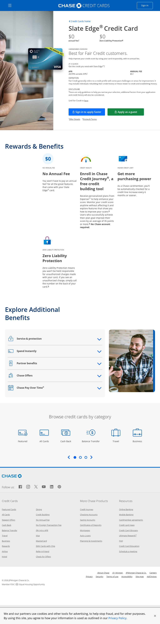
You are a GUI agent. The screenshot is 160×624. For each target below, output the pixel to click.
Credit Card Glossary (128, 530)
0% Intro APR (42, 530)
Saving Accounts (87, 519)
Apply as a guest (131, 113)
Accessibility (126, 576)
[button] (155, 616)
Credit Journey (86, 509)
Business (138, 441)
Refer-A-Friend (42, 551)
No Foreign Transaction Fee (48, 525)
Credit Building (43, 514)
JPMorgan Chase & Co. (136, 572)
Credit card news (127, 525)
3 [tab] (86, 457)
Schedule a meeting (128, 551)
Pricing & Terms (90, 119)
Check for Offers (43, 556)
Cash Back (65, 441)
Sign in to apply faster (90, 113)
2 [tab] (80, 457)
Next (91, 457)
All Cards (45, 441)
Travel (117, 441)
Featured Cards (9, 509)
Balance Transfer (91, 441)
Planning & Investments (91, 540)
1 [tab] (75, 457)
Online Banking (126, 509)
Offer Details (74, 119)
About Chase (103, 572)
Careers (153, 572)
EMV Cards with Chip (45, 546)
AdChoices (152, 576)
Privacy (89, 576)
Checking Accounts (89, 514)
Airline (5, 551)
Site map (140, 576)
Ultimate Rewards (128, 535)
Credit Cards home (80, 21)
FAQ (121, 540)
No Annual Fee (43, 519)
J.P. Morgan (117, 572)
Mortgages (85, 530)
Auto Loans (85, 535)
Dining (39, 509)
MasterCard (41, 540)
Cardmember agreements (131, 519)
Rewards (6, 546)
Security (99, 576)
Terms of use (112, 576)
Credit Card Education (129, 546)
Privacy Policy (117, 618)
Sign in (147, 5)
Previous (68, 457)
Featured (23, 441)
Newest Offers (8, 519)
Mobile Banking (126, 514)
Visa (38, 535)
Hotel (4, 556)
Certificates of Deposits (90, 525)
